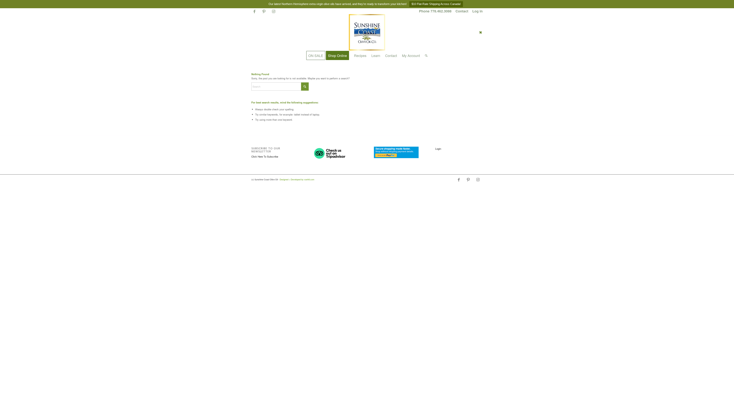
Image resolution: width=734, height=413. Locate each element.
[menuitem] (435, 11)
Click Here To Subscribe (264, 156)
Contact (462, 11)
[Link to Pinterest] (264, 13)
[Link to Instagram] (273, 13)
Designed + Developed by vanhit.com (297, 179)
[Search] (424, 55)
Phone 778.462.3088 (435, 11)
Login (438, 148)
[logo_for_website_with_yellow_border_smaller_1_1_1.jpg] (367, 32)
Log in (477, 11)
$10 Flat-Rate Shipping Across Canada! (436, 4)
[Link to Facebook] (254, 13)
